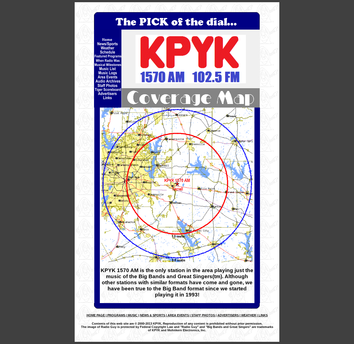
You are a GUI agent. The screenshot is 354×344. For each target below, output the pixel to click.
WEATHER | (249, 315)
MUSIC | (133, 315)
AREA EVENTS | (179, 315)
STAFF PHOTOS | (204, 315)
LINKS (263, 315)
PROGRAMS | (116, 315)
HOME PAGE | (96, 315)
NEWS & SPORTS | (153, 315)
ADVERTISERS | (228, 315)
